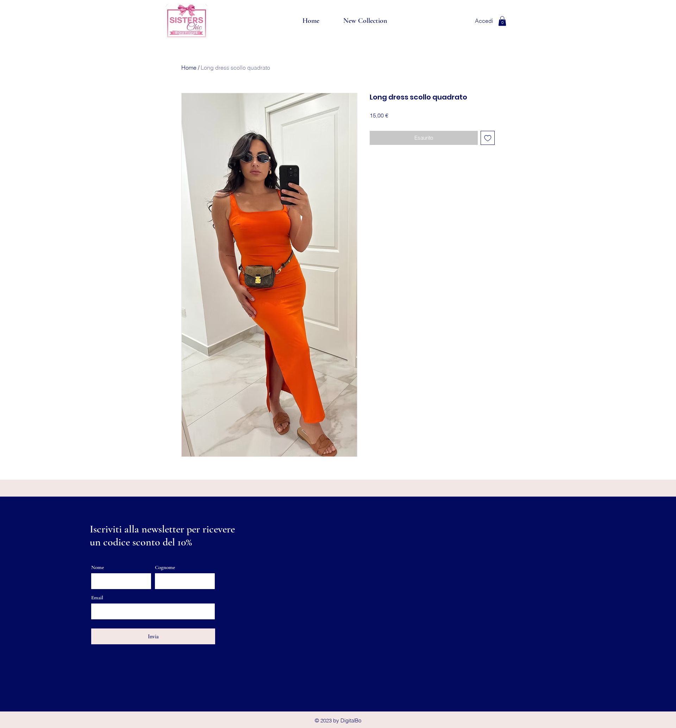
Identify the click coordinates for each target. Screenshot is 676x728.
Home (188, 67)
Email (97, 597)
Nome (97, 567)
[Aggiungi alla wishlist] (488, 138)
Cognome (165, 567)
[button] (502, 21)
